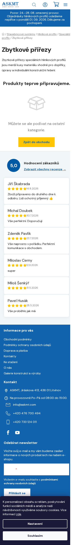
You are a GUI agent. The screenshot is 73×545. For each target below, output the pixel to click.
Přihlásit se (17, 493)
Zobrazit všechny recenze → (45, 169)
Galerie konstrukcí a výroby (22, 373)
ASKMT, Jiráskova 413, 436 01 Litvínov (35, 390)
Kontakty (10, 356)
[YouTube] (17, 432)
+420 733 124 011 (25, 422)
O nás (8, 368)
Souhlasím (35, 536)
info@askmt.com (24, 405)
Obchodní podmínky (18, 339)
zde (18, 514)
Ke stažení (10, 362)
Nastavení (35, 524)
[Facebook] (8, 432)
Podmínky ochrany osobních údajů (27, 345)
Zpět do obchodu (36, 142)
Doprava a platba (16, 351)
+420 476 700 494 (27, 413)
